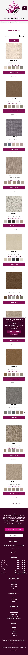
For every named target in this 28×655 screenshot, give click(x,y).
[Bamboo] (9, 67)
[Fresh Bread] (22, 221)
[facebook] (12, 552)
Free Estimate (14, 609)
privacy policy (16, 325)
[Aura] (14, 50)
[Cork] (10, 182)
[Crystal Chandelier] (22, 450)
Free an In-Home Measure (14, 618)
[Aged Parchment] (14, 433)
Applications (14, 599)
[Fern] (22, 297)
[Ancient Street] (9, 450)
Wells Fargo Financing (14, 616)
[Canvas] (14, 203)
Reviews (14, 631)
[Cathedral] (13, 450)
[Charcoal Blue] (13, 412)
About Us (14, 627)
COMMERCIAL (14, 593)
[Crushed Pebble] (17, 450)
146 (16, 503)
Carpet (10, 22)
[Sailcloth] (14, 182)
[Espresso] (17, 259)
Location (14, 633)
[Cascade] (13, 489)
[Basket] (14, 165)
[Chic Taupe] (17, 67)
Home (2, 22)
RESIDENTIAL (14, 578)
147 (19, 503)
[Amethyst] (14, 127)
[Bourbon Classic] (14, 88)
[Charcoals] (9, 221)
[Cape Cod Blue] (13, 259)
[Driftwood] (17, 297)
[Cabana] (9, 489)
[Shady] (18, 182)
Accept (10, 331)
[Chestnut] (14, 280)
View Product (14, 72)
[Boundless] (13, 67)
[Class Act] (13, 106)
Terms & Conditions (13, 647)
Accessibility (14, 650)
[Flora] (22, 489)
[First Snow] (22, 259)
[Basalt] (13, 144)
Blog (14, 629)
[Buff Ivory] (14, 242)
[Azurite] (9, 144)
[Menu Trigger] (24, 8)
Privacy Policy (22, 647)
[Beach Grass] (14, 471)
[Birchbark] (17, 144)
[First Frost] (17, 221)
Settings (14, 334)
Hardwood (14, 584)
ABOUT (14, 623)
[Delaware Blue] (22, 67)
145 (13, 503)
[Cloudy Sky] (9, 297)
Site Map (4, 647)
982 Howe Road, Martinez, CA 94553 (14, 18)
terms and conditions (12, 326)
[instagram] (15, 552)
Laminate (14, 588)
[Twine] (22, 182)
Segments (14, 601)
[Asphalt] (14, 395)
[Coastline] (13, 297)
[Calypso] (9, 412)
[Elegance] (17, 106)
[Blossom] (22, 144)
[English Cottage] (22, 106)
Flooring (6, 22)
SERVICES (14, 606)
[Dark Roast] (13, 221)
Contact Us (14, 635)
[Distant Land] (22, 412)
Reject (18, 331)
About (14, 597)
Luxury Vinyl (14, 586)
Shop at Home (14, 614)
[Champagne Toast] (9, 106)
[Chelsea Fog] (17, 489)
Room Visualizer (14, 612)
